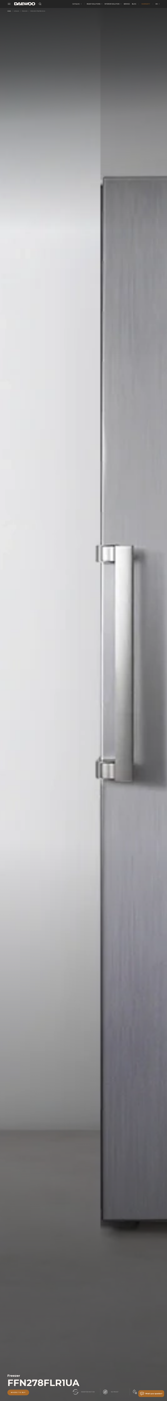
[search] (40, 4)
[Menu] (9, 3)
